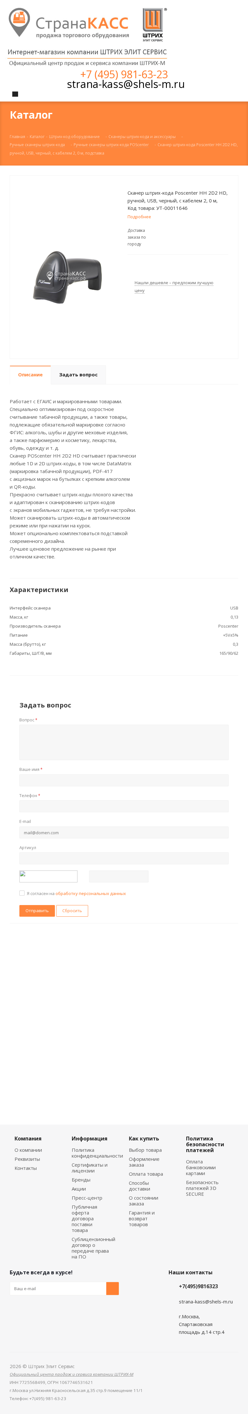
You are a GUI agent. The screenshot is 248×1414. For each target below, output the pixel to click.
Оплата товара (146, 1174)
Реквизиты (27, 1159)
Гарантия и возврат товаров (142, 1218)
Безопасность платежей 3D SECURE (202, 1188)
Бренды (81, 1179)
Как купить (144, 1138)
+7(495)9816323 (198, 1286)
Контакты (26, 1168)
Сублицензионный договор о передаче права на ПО (93, 1248)
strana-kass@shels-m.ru (126, 84)
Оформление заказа (144, 1162)
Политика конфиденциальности (97, 1153)
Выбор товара (145, 1150)
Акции (79, 1188)
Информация (90, 1138)
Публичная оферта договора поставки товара (84, 1218)
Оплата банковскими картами (201, 1167)
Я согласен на (76, 893)
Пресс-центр (87, 1197)
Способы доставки (139, 1186)
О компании (28, 1150)
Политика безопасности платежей (205, 1144)
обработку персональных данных (91, 893)
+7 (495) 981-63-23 (124, 74)
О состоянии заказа (143, 1200)
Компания (28, 1138)
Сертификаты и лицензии (90, 1167)
